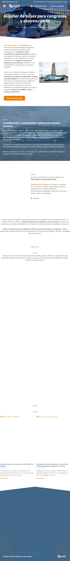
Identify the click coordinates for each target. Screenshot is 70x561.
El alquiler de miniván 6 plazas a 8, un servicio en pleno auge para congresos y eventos (52, 465)
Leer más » (4, 478)
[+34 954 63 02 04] (31, 6)
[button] (4, 6)
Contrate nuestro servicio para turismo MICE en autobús (16, 465)
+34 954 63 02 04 (40, 6)
